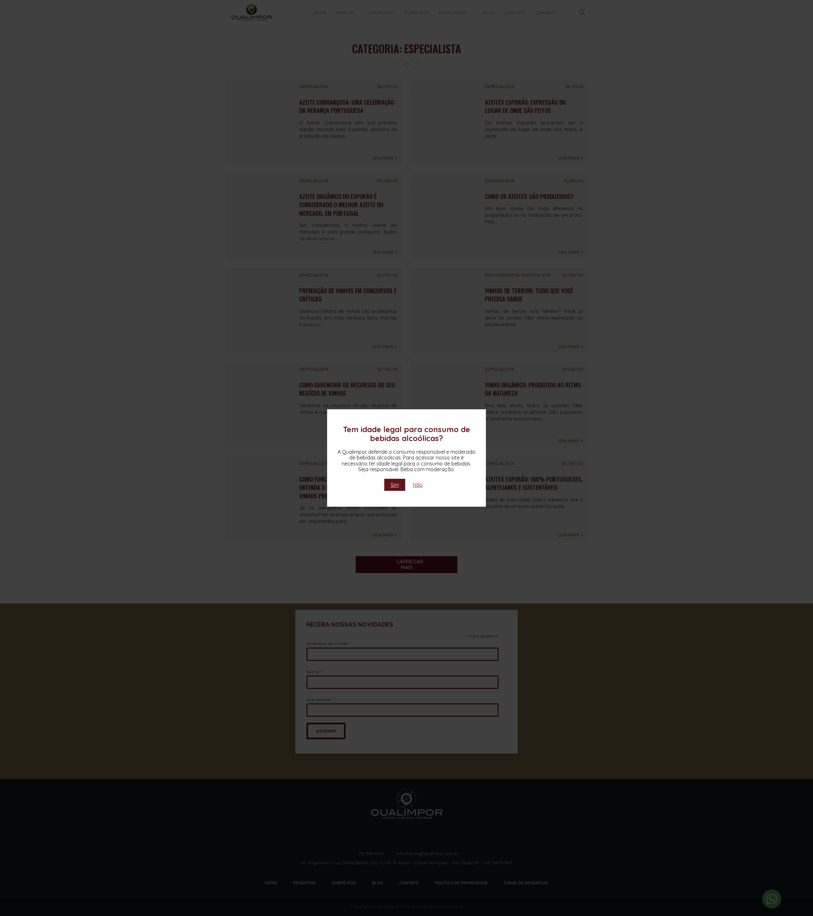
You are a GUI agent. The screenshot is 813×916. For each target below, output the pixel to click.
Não (418, 485)
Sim (395, 485)
